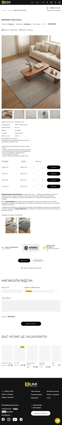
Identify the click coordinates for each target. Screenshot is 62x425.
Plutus (16, 363)
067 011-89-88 (37, 408)
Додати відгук (31, 324)
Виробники (34, 398)
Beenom (11, 24)
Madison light (7, 363)
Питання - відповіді (53, 394)
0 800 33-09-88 (37, 405)
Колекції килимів (36, 394)
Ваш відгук (7, 298)
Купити (53, 167)
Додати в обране (27, 30)
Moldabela (27, 24)
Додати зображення (32, 287)
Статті (48, 398)
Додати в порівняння (10, 30)
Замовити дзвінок (40, 413)
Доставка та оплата (53, 391)
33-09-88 (55, 8)
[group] (31, 72)
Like (53, 363)
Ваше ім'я (6, 287)
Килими (10, 10)
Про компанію (35, 391)
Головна (4, 10)
